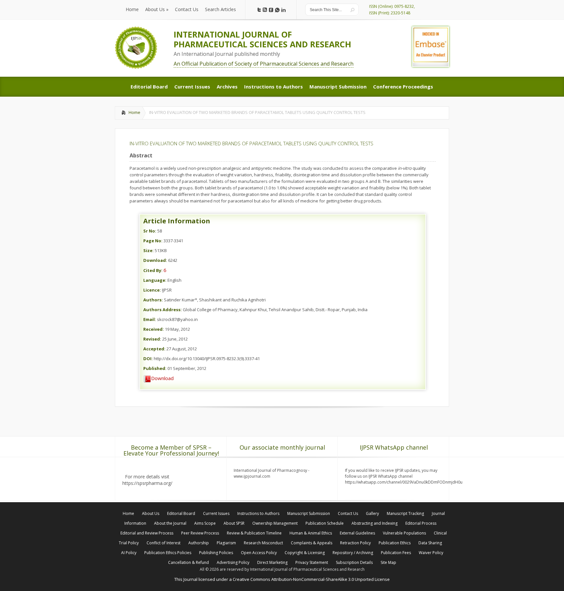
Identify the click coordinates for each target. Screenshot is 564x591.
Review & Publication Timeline (254, 533)
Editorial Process (420, 523)
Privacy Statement (311, 562)
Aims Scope (205, 523)
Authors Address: (162, 309)
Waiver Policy (431, 552)
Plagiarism (226, 543)
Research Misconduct (263, 543)
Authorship (198, 543)
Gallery (372, 513)
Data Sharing (430, 543)
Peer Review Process (200, 533)
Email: (149, 319)
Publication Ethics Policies (167, 552)
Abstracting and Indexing (375, 523)
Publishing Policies (216, 552)
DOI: (148, 358)
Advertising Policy (233, 562)
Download (162, 378)
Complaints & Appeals (311, 543)
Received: (153, 329)
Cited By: (153, 270)
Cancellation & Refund (188, 562)
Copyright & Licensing (305, 552)
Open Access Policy (259, 552)
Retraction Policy (355, 543)
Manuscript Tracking (405, 513)
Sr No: (149, 231)
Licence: (152, 290)
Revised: (152, 339)
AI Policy (128, 552)
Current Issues (216, 513)
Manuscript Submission (308, 513)
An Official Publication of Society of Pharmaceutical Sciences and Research (263, 63)
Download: (155, 260)
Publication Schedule (325, 523)
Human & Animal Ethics (311, 533)
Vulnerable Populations (404, 533)
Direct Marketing (272, 562)
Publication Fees (396, 552)
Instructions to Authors (258, 513)
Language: (154, 280)
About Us (150, 513)
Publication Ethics (395, 543)
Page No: (153, 241)
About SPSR (234, 523)
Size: (148, 250)
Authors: (153, 300)
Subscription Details (354, 562)
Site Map (388, 562)
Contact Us (348, 513)
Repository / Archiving (353, 552)
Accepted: (154, 349)
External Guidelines (357, 533)
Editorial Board (181, 513)
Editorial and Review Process (146, 533)
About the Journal (170, 523)
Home (134, 112)
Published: (154, 368)
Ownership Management (275, 523)
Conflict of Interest (163, 543)
